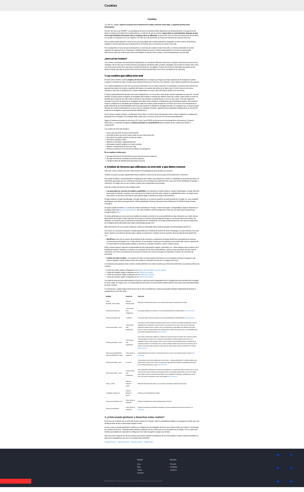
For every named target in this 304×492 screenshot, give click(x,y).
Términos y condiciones (139, 481)
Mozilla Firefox (136, 442)
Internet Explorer (124, 442)
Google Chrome (110, 442)
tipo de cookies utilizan (127, 210)
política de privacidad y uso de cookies (152, 270)
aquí (125, 208)
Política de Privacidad (156, 481)
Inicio (139, 464)
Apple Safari (148, 442)
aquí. (119, 212)
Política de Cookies (147, 275)
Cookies (148, 481)
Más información (189, 311)
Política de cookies (146, 272)
